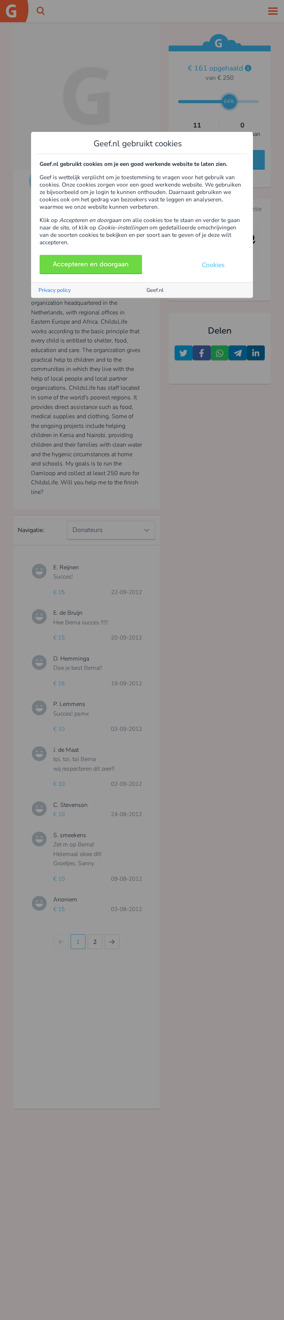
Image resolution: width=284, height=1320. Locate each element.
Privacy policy (54, 290)
